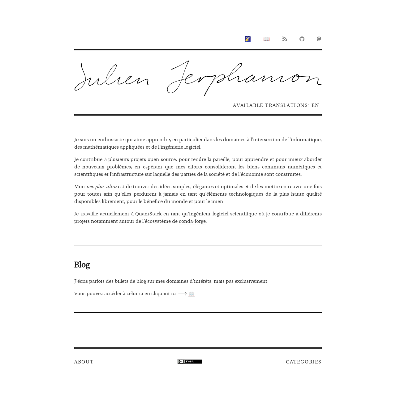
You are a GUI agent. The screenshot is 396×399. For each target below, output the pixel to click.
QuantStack (148, 214)
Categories (304, 362)
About (84, 362)
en (315, 105)
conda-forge (192, 221)
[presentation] (182, 293)
